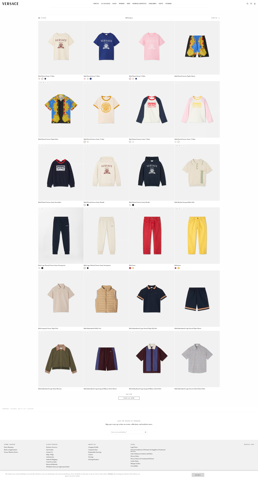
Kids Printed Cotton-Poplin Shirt (48, 139)
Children (152, 3)
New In (96, 3)
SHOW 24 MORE (129, 398)
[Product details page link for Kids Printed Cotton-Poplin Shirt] (61, 109)
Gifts (161, 3)
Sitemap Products (93, 459)
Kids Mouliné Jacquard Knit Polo (185, 202)
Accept (198, 474)
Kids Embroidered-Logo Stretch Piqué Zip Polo (143, 328)
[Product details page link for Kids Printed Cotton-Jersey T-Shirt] (151, 109)
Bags (114, 3)
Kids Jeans (132, 265)
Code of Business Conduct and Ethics (141, 454)
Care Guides (49, 450)
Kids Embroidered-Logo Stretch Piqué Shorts (188, 328)
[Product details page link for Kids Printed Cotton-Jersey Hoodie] (106, 172)
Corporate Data (92, 450)
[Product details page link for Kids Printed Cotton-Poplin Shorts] (197, 46)
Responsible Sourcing (94, 452)
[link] (5, 408)
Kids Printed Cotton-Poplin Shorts (185, 76)
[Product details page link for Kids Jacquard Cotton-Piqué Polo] (61, 298)
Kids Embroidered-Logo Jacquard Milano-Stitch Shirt (145, 389)
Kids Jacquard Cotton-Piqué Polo (48, 328)
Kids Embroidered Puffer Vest (92, 328)
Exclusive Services (51, 447)
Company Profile (93, 447)
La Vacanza (105, 3)
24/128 (129, 394)
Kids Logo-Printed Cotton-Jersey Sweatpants (51, 265)
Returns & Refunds (51, 464)
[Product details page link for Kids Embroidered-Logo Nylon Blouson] (61, 359)
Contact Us (49, 452)
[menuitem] (96, 4)
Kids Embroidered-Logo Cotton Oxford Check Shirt (190, 389)
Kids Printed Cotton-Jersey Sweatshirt (49, 202)
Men (128, 3)
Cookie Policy (135, 461)
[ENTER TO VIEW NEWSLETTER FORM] (145, 432)
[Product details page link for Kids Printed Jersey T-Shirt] (61, 46)
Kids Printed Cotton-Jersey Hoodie (94, 202)
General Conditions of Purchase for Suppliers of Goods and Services (148, 450)
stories (168, 3)
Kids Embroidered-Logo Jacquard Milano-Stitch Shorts (100, 389)
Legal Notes (134, 447)
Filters (43, 18)
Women (122, 3)
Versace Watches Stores (11, 452)
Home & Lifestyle (139, 3)
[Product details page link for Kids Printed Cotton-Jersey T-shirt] (106, 109)
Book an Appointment (10, 450)
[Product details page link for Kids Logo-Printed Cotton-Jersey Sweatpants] (61, 235)
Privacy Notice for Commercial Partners (142, 459)
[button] (219, 18)
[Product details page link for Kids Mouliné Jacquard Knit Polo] (197, 172)
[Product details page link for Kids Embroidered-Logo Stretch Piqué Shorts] (197, 298)
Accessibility (134, 466)
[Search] (247, 3)
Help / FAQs (50, 454)
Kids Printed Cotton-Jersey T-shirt (94, 139)
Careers (90, 454)
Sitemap (90, 457)
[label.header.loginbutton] (255, 3)
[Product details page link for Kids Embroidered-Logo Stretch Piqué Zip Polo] (151, 298)
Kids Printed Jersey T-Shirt (46, 76)
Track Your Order (51, 462)
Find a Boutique (9, 447)
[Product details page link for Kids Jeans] (151, 235)
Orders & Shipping (51, 459)
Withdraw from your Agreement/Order (57, 467)
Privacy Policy (135, 456)
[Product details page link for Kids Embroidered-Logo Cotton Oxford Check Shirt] (197, 359)
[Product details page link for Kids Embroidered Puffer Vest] (106, 298)
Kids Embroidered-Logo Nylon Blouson (50, 389)
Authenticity (50, 457)
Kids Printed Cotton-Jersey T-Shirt (139, 139)
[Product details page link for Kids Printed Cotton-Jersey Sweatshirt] (61, 172)
